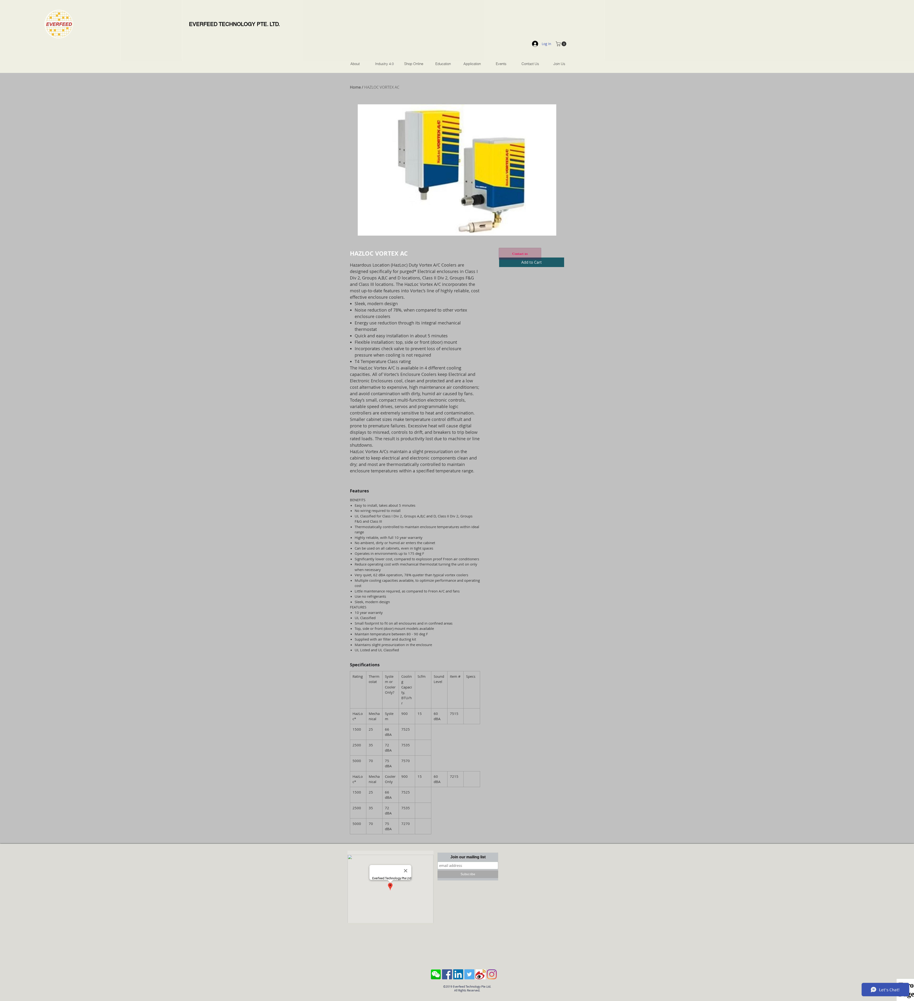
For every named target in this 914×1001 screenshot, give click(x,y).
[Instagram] (492, 974)
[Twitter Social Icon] (469, 974)
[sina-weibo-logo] (481, 974)
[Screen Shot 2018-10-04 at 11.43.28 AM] (436, 974)
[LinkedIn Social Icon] (458, 974)
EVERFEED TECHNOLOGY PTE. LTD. (234, 24)
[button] (561, 43)
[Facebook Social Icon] (447, 974)
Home (355, 87)
